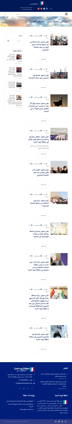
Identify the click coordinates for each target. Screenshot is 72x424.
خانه (67, 25)
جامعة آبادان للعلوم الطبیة (26, 409)
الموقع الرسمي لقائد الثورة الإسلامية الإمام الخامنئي (20, 401)
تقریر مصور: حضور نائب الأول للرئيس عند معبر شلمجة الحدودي (40, 172)
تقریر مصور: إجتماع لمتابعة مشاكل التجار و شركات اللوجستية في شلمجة (39, 234)
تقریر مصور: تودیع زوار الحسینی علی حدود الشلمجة (39, 76)
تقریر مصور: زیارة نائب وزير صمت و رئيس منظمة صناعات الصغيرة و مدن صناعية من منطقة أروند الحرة (38, 266)
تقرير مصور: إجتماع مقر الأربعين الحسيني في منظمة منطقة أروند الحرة (39, 337)
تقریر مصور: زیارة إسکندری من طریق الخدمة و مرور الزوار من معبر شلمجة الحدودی (39, 45)
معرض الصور (37, 36)
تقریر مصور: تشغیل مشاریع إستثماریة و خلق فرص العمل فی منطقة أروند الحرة (38, 139)
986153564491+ (27, 10)
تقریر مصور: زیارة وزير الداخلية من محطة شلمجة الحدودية (39, 203)
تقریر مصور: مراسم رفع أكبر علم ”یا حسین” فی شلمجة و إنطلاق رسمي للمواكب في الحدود (39, 107)
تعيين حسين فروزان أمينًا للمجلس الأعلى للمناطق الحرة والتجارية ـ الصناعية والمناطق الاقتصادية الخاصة (53, 384)
